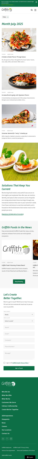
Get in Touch (19, 368)
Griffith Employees (6, 447)
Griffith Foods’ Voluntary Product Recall (13, 265)
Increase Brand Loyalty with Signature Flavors (15, 95)
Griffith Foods (10, 54)
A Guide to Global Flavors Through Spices (14, 57)
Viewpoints (5, 419)
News (4, 423)
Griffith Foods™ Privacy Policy (21, 447)
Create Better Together (10, 409)
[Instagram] (11, 438)
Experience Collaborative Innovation (13, 214)
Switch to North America (7, 4)
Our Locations (6, 430)
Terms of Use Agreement (8, 450)
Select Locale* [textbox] (9, 321)
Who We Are (6, 392)
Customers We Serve (9, 402)
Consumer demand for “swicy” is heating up (14, 133)
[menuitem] (3, 438)
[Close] (36, 2)
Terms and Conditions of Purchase (26, 450)
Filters (4, 17)
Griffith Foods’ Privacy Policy (20, 363)
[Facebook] (7, 438)
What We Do (6, 399)
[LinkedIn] (3, 438)
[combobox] (19, 314)
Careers (4, 426)
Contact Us (5, 433)
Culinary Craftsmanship (9, 406)
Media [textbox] (6, 314)
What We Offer (7, 395)
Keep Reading (19, 281)
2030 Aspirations (7, 416)
